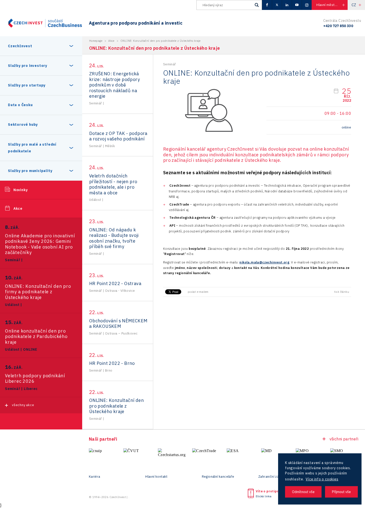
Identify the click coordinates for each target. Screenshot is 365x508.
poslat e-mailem (198, 292)
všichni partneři (343, 438)
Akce (17, 208)
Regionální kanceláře (218, 477)
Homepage (95, 40)
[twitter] (277, 5)
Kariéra (94, 477)
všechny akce (23, 405)
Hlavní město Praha (331, 5)
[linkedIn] (287, 5)
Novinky (20, 190)
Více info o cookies (322, 479)
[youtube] (297, 5)
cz (354, 4)
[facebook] (267, 5)
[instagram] (307, 5)
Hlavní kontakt (156, 477)
